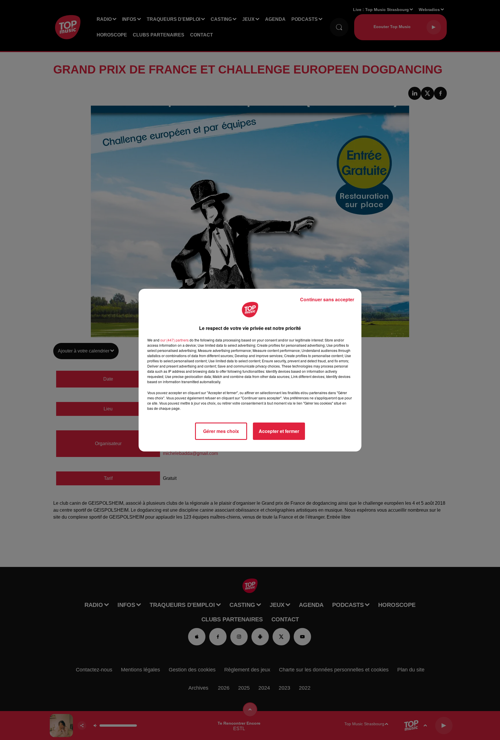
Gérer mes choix (221, 431)
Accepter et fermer (279, 431)
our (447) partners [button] (174, 339)
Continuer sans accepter (327, 299)
